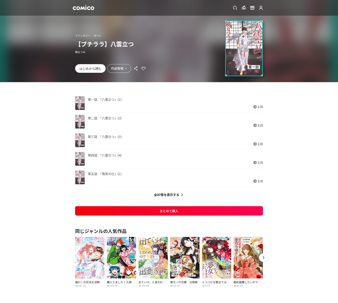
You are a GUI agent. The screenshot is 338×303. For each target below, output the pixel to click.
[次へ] (263, 257)
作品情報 (117, 68)
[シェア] (136, 68)
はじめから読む (90, 68)
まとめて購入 (169, 211)
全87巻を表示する (166, 194)
